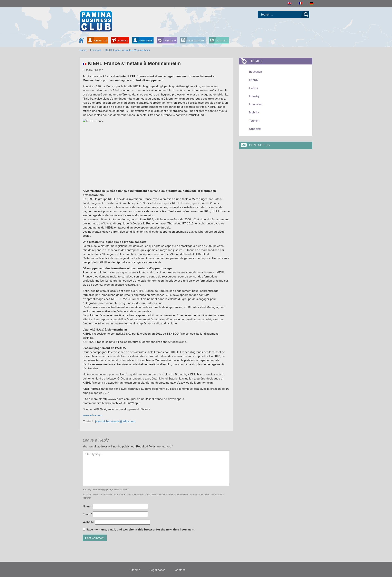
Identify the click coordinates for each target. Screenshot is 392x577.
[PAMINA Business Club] (96, 21)
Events (123, 40)
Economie (95, 50)
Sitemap (135, 569)
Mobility (254, 112)
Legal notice (157, 569)
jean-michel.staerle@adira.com (114, 421)
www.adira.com (92, 415)
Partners (146, 40)
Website (88, 522)
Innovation (256, 104)
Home (83, 50)
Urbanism (255, 128)
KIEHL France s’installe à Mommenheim (127, 50)
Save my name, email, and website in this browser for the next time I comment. (140, 529)
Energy (253, 79)
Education (255, 71)
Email (87, 514)
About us (100, 40)
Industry (254, 96)
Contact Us (259, 145)
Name (87, 506)
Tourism (254, 120)
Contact (222, 40)
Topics (169, 40)
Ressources (196, 40)
